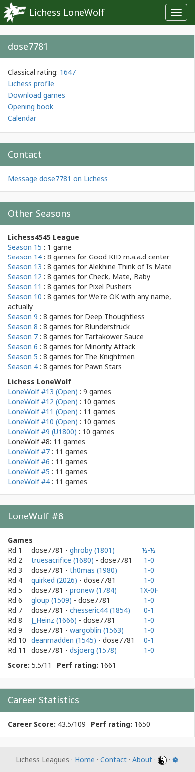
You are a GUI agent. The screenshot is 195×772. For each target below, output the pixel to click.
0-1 (149, 610)
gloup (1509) (53, 600)
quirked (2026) (56, 580)
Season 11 (25, 286)
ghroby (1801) (92, 550)
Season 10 (25, 296)
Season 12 (25, 276)
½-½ (149, 550)
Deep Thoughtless (115, 316)
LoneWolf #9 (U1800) (42, 431)
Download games (37, 95)
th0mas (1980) (94, 570)
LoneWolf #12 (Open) (43, 401)
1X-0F (149, 590)
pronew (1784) (93, 590)
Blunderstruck (107, 326)
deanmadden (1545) (65, 640)
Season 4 (23, 366)
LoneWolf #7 (29, 451)
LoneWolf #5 (29, 471)
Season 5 (23, 356)
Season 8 (23, 326)
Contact (113, 759)
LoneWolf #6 (29, 461)
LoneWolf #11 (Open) (43, 411)
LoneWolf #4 (29, 481)
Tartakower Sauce (114, 336)
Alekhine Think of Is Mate (130, 266)
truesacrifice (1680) (64, 560)
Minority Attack (110, 346)
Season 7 (23, 336)
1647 (68, 72)
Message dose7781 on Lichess (58, 178)
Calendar (22, 118)
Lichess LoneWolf (67, 12)
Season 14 (25, 256)
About (142, 759)
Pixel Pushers (110, 286)
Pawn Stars (103, 366)
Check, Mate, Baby (119, 276)
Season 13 (25, 266)
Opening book (31, 106)
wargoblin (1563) (97, 630)
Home (85, 759)
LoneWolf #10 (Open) (43, 421)
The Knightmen (110, 356)
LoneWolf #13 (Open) (43, 391)
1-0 (149, 560)
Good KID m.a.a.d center (129, 256)
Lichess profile (31, 83)
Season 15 (25, 247)
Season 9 (23, 316)
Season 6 (23, 346)
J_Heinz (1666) (55, 620)
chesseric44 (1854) (100, 610)
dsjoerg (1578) (93, 650)
